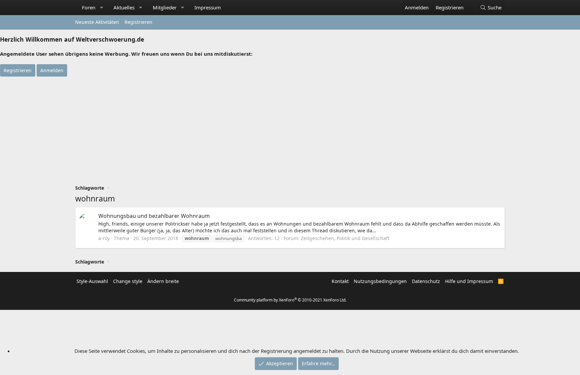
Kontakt (340, 281)
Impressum (207, 7)
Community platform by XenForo (290, 300)
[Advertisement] (290, 127)
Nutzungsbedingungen (380, 281)
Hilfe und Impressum (469, 281)
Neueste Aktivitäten (97, 22)
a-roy (104, 238)
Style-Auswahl (92, 281)
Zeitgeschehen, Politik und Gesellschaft (345, 238)
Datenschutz (426, 281)
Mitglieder (165, 7)
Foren (88, 7)
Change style (127, 281)
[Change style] (470, 4)
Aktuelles (124, 7)
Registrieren (138, 22)
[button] (101, 7)
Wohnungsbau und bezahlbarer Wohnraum (154, 216)
